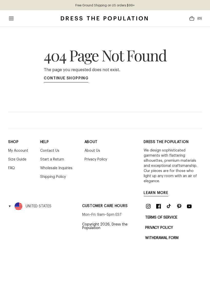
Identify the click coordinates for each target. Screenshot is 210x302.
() (199, 18)
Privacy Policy (159, 228)
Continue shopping (66, 78)
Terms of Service (161, 217)
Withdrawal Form (161, 238)
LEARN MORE (156, 193)
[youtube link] (189, 206)
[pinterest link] (179, 206)
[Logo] (104, 18)
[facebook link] (158, 206)
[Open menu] (11, 18)
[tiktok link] (169, 206)
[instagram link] (148, 206)
